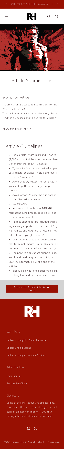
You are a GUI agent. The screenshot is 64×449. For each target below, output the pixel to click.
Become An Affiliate (17, 383)
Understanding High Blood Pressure (26, 340)
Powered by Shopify (36, 442)
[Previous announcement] (6, 4)
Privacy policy (54, 442)
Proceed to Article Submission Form (32, 288)
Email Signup (14, 376)
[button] (6, 16)
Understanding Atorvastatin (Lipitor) (26, 355)
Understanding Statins (19, 347)
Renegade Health (19, 442)
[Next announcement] (58, 4)
